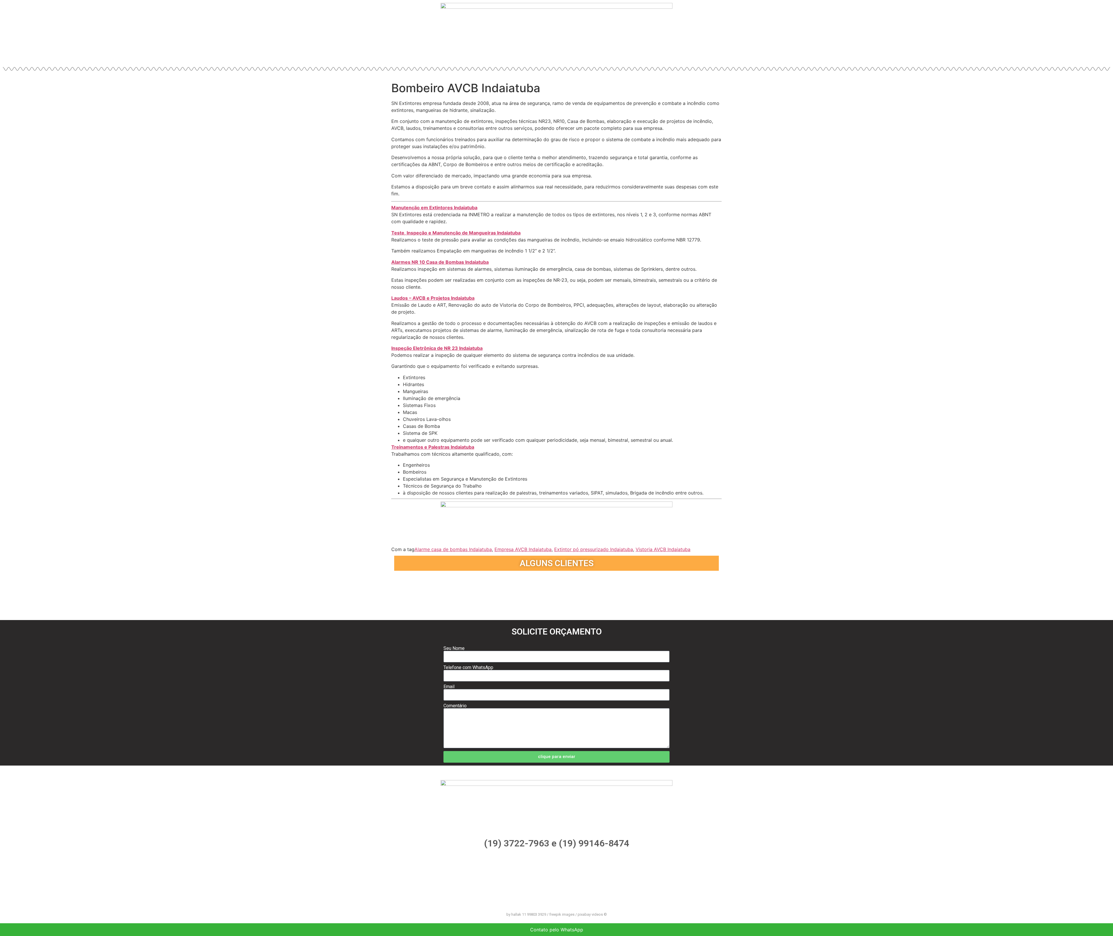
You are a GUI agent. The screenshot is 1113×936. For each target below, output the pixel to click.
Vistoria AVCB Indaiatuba (663, 549)
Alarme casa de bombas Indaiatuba (453, 549)
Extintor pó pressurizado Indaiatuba (593, 549)
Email (448, 686)
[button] (399, 592)
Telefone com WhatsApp (468, 667)
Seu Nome (454, 648)
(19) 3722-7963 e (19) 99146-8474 (556, 843)
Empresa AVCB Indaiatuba (523, 549)
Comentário (455, 706)
